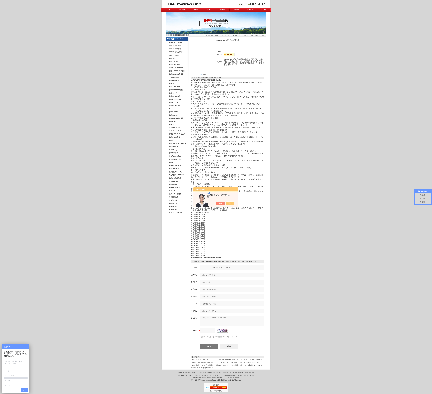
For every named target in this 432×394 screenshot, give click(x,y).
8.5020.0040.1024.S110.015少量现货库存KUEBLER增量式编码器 (234, 362)
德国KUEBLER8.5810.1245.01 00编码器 (227, 365)
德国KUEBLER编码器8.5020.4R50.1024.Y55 (252, 365)
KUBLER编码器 (174, 55)
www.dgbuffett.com (208, 377)
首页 (207, 35)
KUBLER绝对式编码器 (176, 52)
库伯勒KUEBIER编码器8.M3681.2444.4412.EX (205, 362)
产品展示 (209, 10)
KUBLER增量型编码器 (176, 46)
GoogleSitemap (196, 377)
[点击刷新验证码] (222, 331)
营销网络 (223, 10)
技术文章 (236, 10)
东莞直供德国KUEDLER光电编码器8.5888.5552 (205, 365)
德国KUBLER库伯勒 (223, 35)
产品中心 (213, 35)
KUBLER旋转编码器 (175, 49)
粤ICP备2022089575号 (233, 377)
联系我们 (263, 10)
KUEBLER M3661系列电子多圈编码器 (251, 360)
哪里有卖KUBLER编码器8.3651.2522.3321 (203, 368)
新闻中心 (195, 10)
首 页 (168, 10)
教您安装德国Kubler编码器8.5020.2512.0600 (252, 362)
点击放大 (204, 74)
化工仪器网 (216, 385)
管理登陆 (217, 377)
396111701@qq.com (249, 375)
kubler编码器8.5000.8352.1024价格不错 (227, 360)
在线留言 (250, 10)
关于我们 (182, 10)
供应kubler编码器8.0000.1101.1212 (201, 360)
